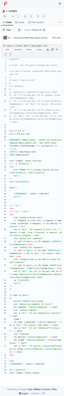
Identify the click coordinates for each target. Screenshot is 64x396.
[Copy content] (52, 49)
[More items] (60, 22)
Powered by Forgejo (17, 389)
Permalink (18, 50)
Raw (7, 50)
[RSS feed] (4, 16)
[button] (19, 30)
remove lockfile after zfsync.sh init (30, 37)
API (43, 393)
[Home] (5, 3)
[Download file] (47, 49)
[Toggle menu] (60, 3)
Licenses (35, 393)
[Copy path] (44, 30)
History (39, 50)
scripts (13, 10)
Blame (29, 50)
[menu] (23, 393)
